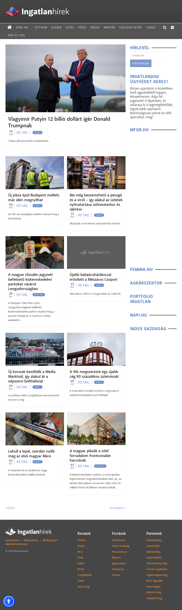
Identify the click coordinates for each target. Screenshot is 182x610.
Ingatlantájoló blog (157, 575)
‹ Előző (10, 508)
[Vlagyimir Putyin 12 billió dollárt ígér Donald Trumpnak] (65, 46)
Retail (22, 132)
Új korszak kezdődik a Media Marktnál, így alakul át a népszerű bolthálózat (31, 376)
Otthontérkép (154, 540)
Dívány (116, 575)
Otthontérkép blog (156, 563)
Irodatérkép (152, 546)
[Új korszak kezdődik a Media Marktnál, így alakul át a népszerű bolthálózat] (35, 335)
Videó (151, 27)
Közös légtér (153, 586)
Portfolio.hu (118, 540)
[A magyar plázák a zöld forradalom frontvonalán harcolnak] (96, 414)
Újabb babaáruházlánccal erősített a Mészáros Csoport (93, 277)
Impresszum (12, 540)
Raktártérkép (153, 551)
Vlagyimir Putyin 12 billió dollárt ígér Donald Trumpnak (59, 122)
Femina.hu (118, 569)
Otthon (41, 27)
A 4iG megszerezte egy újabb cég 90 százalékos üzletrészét (94, 374)
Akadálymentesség (16, 544)
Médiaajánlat (50, 540)
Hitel (70, 27)
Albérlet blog (153, 592)
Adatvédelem (31, 540)
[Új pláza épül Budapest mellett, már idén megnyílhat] (35, 158)
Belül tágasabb (154, 580)
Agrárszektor (119, 563)
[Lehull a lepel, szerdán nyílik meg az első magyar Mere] (35, 414)
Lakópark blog (154, 598)
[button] (9, 601)
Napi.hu (39, 294)
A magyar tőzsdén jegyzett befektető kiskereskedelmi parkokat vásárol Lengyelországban (30, 281)
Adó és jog (16, 35)
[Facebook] (172, 27)
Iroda (95, 27)
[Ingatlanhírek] (37, 5)
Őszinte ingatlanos (156, 569)
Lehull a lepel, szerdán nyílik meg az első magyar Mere (31, 453)
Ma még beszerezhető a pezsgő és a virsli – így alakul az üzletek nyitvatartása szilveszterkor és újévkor (96, 202)
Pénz (82, 27)
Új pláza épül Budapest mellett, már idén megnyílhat (34, 197)
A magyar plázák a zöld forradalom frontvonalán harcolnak (90, 456)
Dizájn (57, 27)
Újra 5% (22, 27)
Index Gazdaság (120, 546)
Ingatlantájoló (154, 557)
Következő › (117, 508)
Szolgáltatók (130, 27)
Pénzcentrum (119, 551)
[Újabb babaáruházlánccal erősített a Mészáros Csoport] (96, 238)
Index (37, 132)
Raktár (109, 27)
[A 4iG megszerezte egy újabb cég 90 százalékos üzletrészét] (96, 335)
